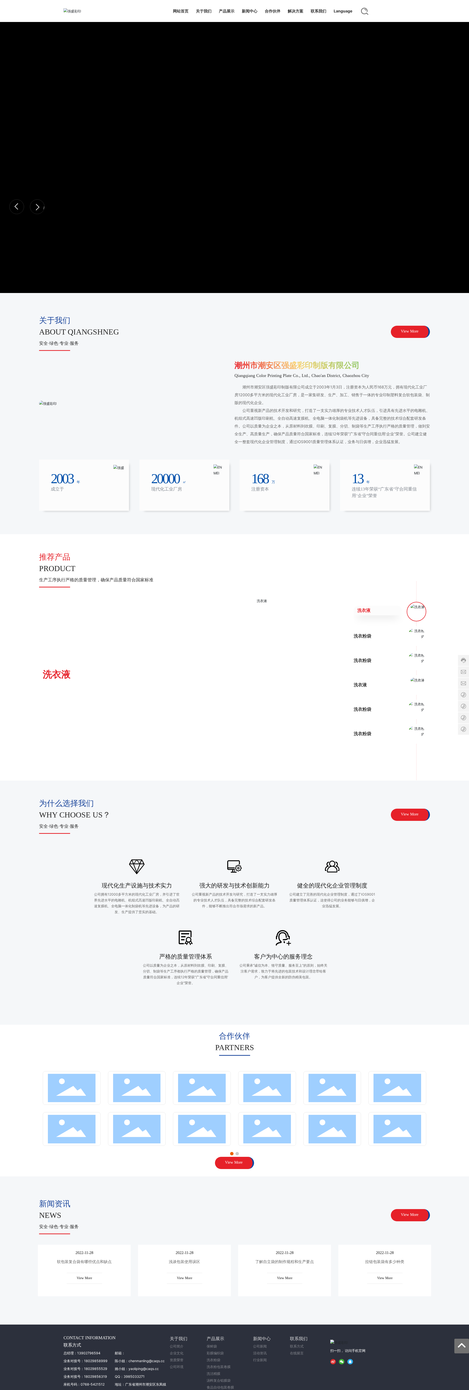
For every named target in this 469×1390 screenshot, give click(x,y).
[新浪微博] (334, 1361)
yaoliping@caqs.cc (143, 1369)
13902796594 (88, 1353)
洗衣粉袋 (61, 674)
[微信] (342, 1361)
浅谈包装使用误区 (184, 1262)
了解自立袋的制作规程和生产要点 (284, 1262)
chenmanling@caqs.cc (146, 1361)
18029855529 (95, 1369)
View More (84, 1278)
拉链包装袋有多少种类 (384, 1262)
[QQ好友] (351, 1361)
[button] (16, 206)
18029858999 (95, 1361)
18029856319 (95, 1376)
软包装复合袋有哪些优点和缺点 (84, 1262)
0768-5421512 (93, 1384)
